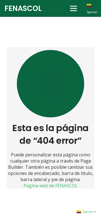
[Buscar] (54, 8)
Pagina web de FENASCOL (51, 185)
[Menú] (73, 8)
